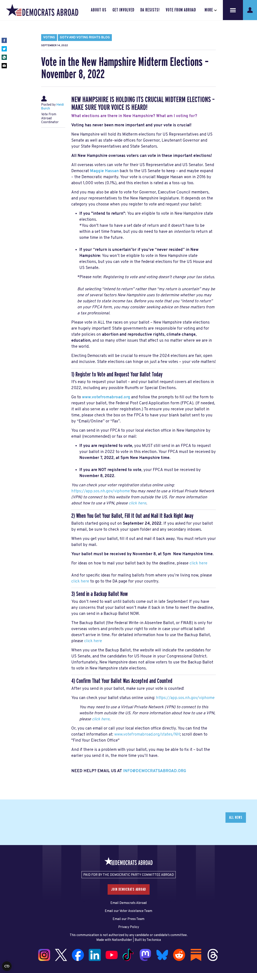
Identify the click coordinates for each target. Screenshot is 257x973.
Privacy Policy (128, 927)
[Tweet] (4, 49)
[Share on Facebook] (4, 40)
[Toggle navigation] (233, 10)
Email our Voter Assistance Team (128, 911)
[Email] (4, 65)
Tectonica (154, 940)
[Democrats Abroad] (42, 10)
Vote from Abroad (181, 10)
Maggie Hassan (104, 171)
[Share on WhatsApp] (4, 57)
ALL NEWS (235, 818)
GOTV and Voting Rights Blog (85, 38)
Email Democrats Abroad (128, 903)
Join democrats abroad (128, 889)
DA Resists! (150, 10)
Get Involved (123, 10)
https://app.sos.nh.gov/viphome (100, 491)
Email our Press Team (128, 919)
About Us (98, 10)
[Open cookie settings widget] (7, 966)
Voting (49, 38)
